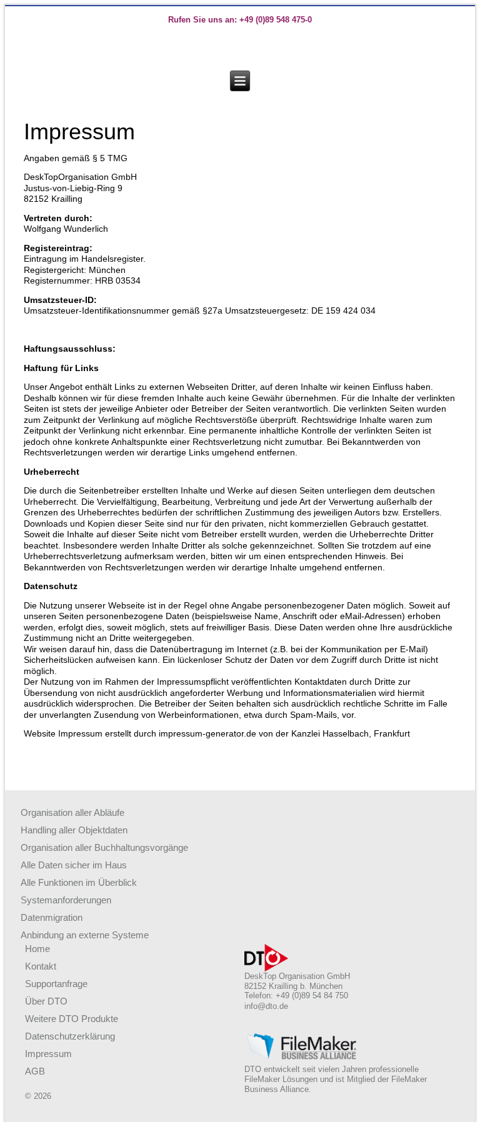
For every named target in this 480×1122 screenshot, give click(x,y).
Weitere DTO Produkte (71, 1018)
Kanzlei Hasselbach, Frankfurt (350, 733)
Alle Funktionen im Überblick (79, 882)
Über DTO (46, 1001)
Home (37, 948)
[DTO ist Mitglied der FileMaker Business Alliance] (301, 1057)
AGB (35, 1071)
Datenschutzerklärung (70, 1036)
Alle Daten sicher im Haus (74, 865)
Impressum (48, 1053)
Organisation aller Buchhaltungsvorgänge (104, 847)
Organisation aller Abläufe (72, 812)
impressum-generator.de (207, 733)
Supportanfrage (56, 983)
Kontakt (40, 966)
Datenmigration (51, 917)
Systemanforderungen (66, 900)
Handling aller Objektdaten (74, 830)
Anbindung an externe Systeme (85, 935)
